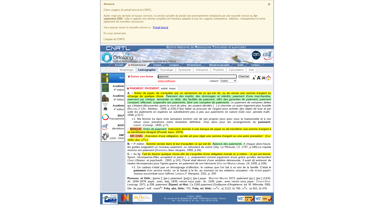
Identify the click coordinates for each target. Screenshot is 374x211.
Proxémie (218, 69)
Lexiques (174, 65)
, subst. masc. (153, 88)
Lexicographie (146, 69)
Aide (251, 69)
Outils (240, 65)
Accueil (119, 65)
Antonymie (202, 69)
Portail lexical (160, 27)
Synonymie (184, 69)
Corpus (157, 65)
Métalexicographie (219, 65)
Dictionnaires (194, 65)
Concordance (236, 69)
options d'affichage (166, 81)
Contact (255, 65)
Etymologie (167, 69)
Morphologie (126, 69)
